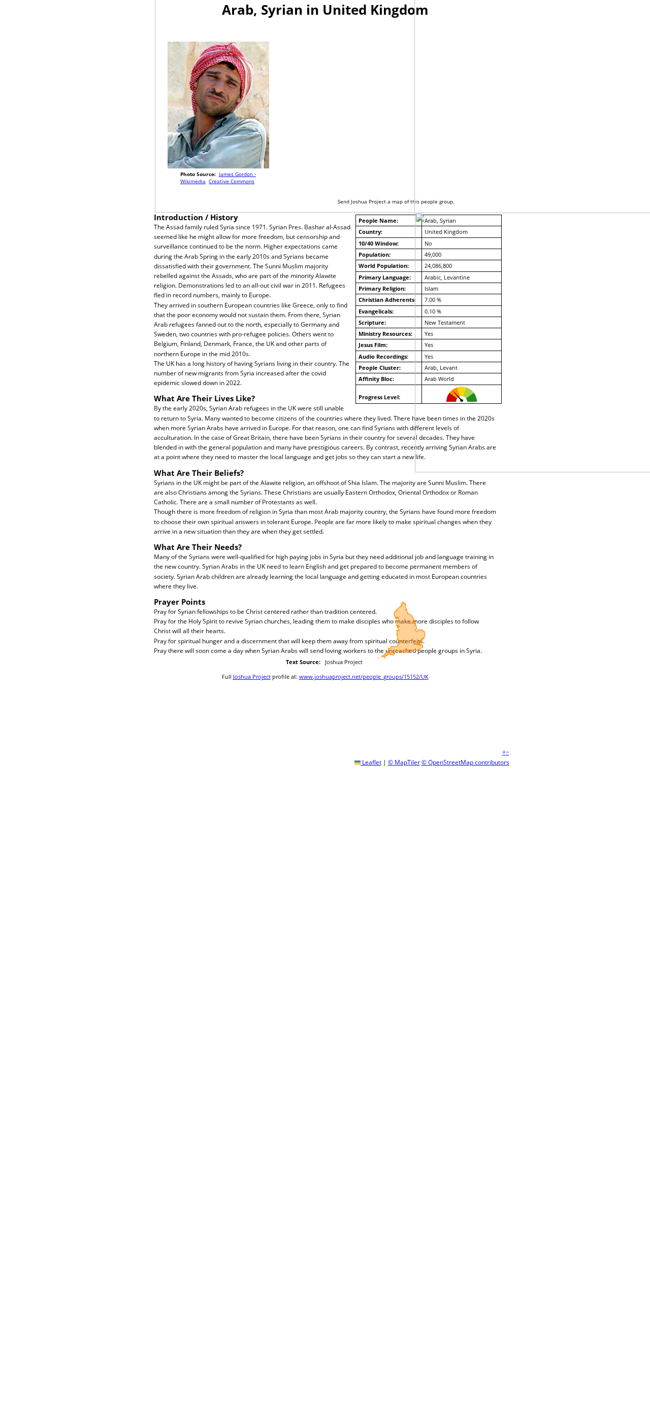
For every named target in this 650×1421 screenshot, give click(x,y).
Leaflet (371, 762)
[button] (504, 752)
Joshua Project (252, 676)
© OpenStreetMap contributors (465, 762)
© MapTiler (404, 762)
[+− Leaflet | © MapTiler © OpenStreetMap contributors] (401, 107)
